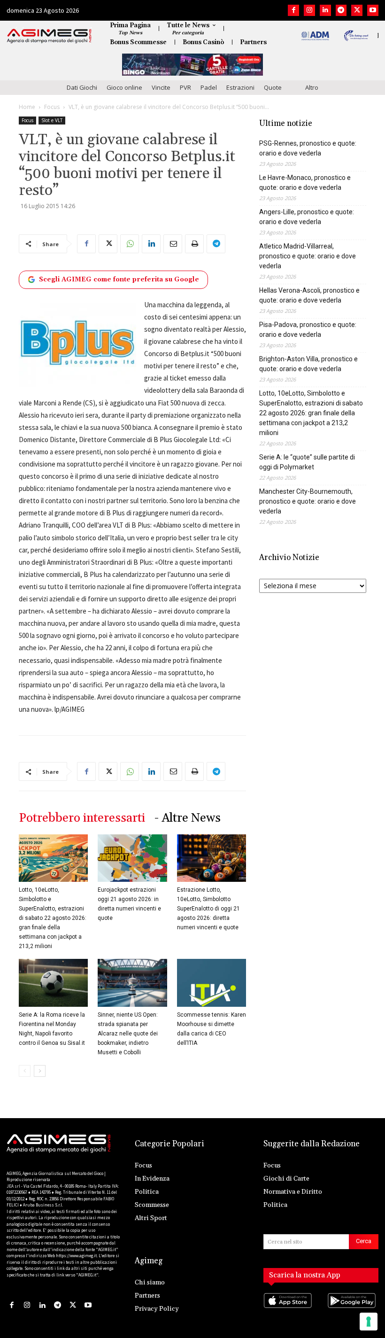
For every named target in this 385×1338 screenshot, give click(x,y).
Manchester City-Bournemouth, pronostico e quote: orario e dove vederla (307, 501)
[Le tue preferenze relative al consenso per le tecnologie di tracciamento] (368, 1321)
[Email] (172, 243)
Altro (311, 87)
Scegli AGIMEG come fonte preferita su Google (119, 279)
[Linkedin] (325, 10)
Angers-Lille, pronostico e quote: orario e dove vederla (306, 217)
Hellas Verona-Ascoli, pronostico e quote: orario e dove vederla (309, 295)
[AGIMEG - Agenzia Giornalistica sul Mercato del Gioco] (49, 36)
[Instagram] (309, 10)
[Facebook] (293, 10)
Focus (52, 107)
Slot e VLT (51, 120)
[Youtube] (372, 10)
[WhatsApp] (129, 243)
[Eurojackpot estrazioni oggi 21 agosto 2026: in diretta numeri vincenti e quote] (132, 858)
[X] (356, 10)
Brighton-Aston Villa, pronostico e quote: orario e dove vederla (308, 364)
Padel (208, 87)
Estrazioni (240, 87)
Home (27, 107)
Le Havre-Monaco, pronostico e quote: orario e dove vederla (305, 182)
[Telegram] (341, 10)
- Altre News (187, 818)
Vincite (161, 87)
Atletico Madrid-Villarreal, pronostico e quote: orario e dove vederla (307, 256)
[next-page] (40, 1071)
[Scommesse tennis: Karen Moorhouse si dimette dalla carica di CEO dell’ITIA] (211, 982)
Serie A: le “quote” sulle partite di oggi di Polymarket (307, 462)
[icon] (289, 1310)
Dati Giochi (82, 87)
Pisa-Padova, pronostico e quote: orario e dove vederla (307, 329)
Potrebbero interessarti (82, 818)
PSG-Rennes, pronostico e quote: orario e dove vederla (307, 148)
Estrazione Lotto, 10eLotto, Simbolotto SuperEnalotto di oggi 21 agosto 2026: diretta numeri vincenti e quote (208, 909)
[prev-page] (25, 1071)
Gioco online (124, 87)
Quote (273, 87)
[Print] (194, 243)
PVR (185, 87)
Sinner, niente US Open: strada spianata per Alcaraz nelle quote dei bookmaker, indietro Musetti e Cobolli (128, 1033)
